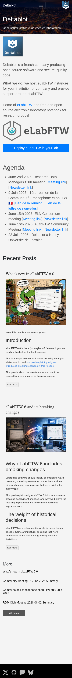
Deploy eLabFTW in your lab (36, 148)
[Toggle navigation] (41, 5)
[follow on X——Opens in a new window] (6, 671)
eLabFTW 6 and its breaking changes (30, 409)
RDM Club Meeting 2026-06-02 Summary (28, 602)
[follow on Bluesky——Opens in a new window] (32, 671)
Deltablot (9, 5)
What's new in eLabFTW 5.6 (20, 571)
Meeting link (57, 182)
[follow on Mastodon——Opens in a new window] (23, 671)
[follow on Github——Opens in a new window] (15, 671)
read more (12, 384)
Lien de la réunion (28, 203)
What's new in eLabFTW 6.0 (30, 273)
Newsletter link (20, 187)
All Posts (14, 613)
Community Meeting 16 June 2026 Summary (30, 580)
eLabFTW (24, 105)
